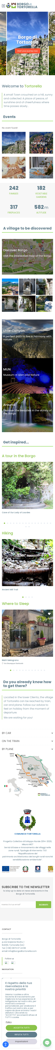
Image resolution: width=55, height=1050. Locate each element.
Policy (9, 1022)
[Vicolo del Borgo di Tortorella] (44, 287)
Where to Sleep (41, 159)
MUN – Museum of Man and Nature (27, 360)
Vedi (27, 322)
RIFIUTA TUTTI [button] (21, 1034)
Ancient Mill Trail (10, 589)
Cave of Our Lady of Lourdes (16, 512)
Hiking (13, 134)
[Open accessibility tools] (6, 1044)
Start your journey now (27, 51)
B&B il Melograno (10, 660)
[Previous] (4, 43)
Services (14, 159)
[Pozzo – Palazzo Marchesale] (27, 287)
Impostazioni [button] (21, 1041)
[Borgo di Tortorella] (10, 304)
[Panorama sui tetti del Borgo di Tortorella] (10, 287)
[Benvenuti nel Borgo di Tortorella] (44, 304)
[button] (4, 523)
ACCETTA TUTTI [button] (21, 1027)
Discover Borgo (41, 134)
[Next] (50, 43)
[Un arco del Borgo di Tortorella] (27, 304)
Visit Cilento (27, 396)
